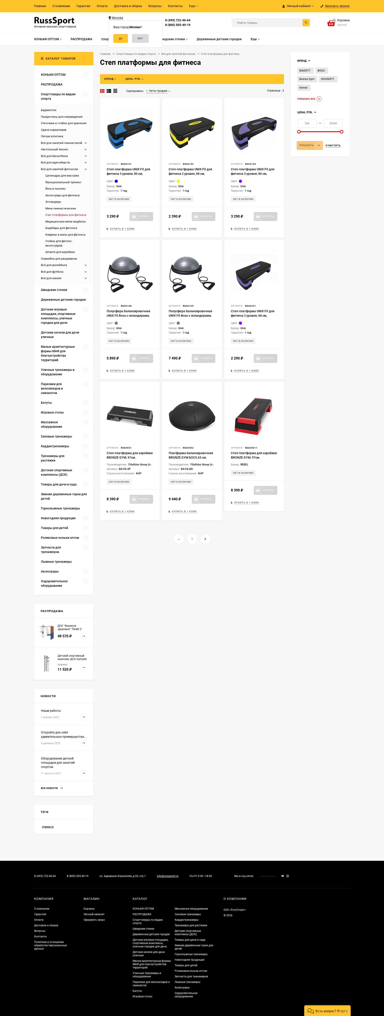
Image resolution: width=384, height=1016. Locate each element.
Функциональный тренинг (63, 182)
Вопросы (155, 6)
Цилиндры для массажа (62, 175)
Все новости (49, 788)
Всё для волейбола (54, 265)
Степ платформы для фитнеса (65, 215)
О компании (61, 6)
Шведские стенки (143, 928)
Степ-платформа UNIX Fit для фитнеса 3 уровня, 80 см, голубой (128, 173)
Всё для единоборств (55, 162)
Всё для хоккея (51, 278)
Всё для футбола (52, 271)
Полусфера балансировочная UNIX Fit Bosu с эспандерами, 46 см (128, 315)
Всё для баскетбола (54, 156)
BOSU (321, 70)
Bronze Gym (306, 79)
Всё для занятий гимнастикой (61, 143)
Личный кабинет (94, 914)
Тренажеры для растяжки (191, 925)
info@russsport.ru (167, 876)
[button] (327, 1010)
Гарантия (83, 6)
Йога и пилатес (55, 188)
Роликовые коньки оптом (191, 970)
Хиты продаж (158, 90)
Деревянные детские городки (151, 934)
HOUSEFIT (327, 79)
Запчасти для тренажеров (191, 976)
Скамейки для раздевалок (59, 258)
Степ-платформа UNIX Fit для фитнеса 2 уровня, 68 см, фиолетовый (252, 315)
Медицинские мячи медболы (65, 221)
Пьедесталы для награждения (61, 116)
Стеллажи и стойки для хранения (63, 123)
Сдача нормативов (53, 129)
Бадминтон (48, 110)
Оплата (102, 6)
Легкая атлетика (52, 136)
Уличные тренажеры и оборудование (147, 975)
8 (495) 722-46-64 (177, 20)
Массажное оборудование (191, 908)
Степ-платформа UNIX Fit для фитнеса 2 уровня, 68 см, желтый (190, 173)
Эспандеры (53, 201)
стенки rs (48, 826)
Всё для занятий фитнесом (59, 169)
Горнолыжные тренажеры (191, 954)
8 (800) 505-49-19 (177, 25)
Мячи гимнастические (60, 208)
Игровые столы (142, 996)
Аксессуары (182, 987)
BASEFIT (304, 70)
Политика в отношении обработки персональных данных (50, 945)
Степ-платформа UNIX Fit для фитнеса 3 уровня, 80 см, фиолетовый (252, 173)
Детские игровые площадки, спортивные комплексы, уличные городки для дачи (150, 943)
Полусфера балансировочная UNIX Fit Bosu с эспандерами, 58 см (190, 315)
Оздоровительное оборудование (186, 995)
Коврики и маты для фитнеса (65, 234)
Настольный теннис (54, 149)
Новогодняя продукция (189, 959)
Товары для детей (186, 965)
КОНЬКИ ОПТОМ (143, 908)
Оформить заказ (94, 919)
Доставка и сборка (128, 6)
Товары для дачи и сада (190, 939)
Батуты (137, 990)
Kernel (303, 87)
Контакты (175, 6)
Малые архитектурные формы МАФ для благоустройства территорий (152, 964)
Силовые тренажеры (188, 914)
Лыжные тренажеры (187, 982)
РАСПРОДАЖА (142, 914)
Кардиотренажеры (186, 919)
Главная (40, 6)
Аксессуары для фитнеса (62, 195)
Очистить (333, 145)
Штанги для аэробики (60, 252)
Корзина (89, 908)
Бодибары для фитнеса (61, 228)
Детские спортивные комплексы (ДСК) (188, 932)
